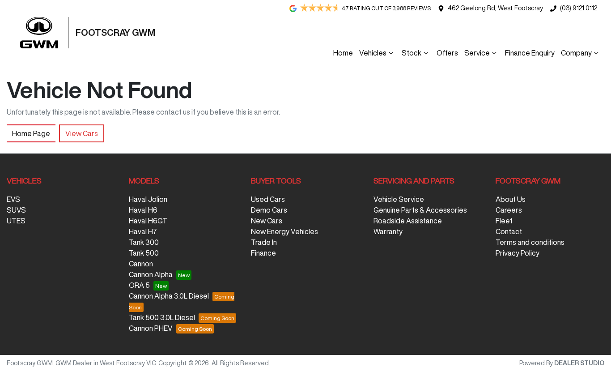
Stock (411, 52)
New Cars (266, 220)
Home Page (31, 133)
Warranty (388, 231)
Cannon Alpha (151, 274)
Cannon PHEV (151, 328)
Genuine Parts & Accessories (420, 210)
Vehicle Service (398, 199)
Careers (509, 210)
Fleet (504, 220)
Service (477, 52)
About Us (511, 199)
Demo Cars (269, 210)
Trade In (264, 242)
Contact (509, 231)
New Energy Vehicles (284, 231)
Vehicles (372, 52)
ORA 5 (139, 285)
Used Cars (268, 199)
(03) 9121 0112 (578, 8)
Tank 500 (144, 253)
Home (343, 52)
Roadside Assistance (407, 220)
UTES (16, 220)
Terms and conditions (530, 242)
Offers (447, 52)
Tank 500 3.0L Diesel (162, 317)
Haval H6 (143, 210)
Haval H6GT (148, 220)
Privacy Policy (517, 253)
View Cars (81, 133)
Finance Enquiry (530, 52)
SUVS (16, 210)
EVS (13, 199)
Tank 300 (144, 242)
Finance (263, 253)
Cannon (141, 263)
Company (576, 52)
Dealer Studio (579, 363)
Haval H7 (143, 231)
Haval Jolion (148, 199)
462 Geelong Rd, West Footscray (495, 8)
